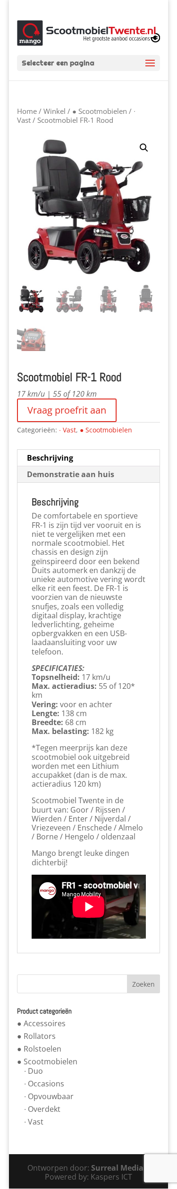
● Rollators (36, 1036)
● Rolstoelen (39, 1049)
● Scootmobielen (99, 111)
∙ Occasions (44, 1083)
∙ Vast (67, 429)
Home (27, 111)
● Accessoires (41, 1023)
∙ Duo (33, 1071)
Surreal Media (117, 1168)
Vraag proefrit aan (66, 410)
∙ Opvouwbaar (49, 1096)
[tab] (89, 458)
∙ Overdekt (42, 1109)
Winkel (54, 111)
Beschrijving (50, 458)
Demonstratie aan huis (70, 474)
